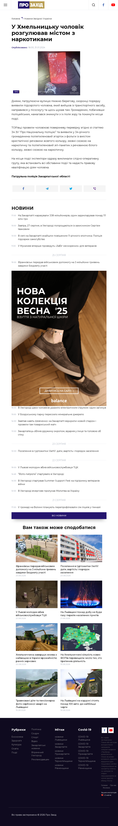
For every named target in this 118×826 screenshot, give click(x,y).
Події (14, 752)
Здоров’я (17, 740)
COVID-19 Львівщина (84, 738)
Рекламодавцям (40, 759)
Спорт (34, 737)
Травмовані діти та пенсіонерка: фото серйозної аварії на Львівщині (35, 704)
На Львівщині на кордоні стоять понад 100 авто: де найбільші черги (79, 704)
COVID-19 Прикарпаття (85, 752)
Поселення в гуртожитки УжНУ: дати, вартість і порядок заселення (79, 569)
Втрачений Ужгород (37, 754)
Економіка (17, 736)
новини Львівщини (61, 738)
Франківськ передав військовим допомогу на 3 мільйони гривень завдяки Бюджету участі (36, 569)
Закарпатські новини (38, 747)
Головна (104, 785)
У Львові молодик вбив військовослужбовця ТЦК (31, 614)
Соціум (35, 733)
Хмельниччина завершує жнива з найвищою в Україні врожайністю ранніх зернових (36, 658)
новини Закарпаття (61, 745)
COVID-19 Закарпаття (84, 745)
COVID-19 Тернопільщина (86, 760)
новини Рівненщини (62, 767)
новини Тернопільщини (63, 760)
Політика (36, 729)
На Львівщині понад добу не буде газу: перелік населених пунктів (81, 614)
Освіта (15, 748)
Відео (34, 741)
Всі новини (59, 515)
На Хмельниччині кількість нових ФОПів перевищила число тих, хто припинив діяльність (81, 658)
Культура (16, 744)
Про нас (113, 785)
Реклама (106, 788)
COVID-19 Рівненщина (85, 767)
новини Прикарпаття (62, 752)
